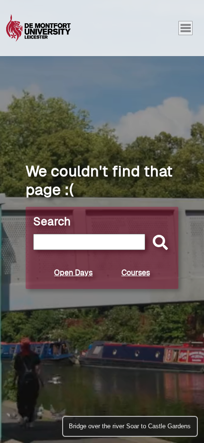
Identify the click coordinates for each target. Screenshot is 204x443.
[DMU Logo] (38, 28)
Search (52, 221)
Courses (135, 272)
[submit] (158, 243)
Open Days (73, 272)
